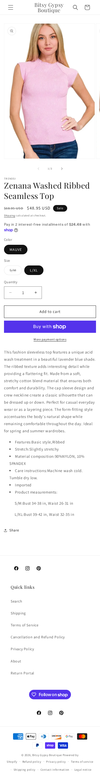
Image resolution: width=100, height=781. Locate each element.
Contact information (55, 769)
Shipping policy (25, 769)
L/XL (34, 270)
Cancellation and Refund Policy (38, 637)
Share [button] (14, 530)
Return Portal (22, 673)
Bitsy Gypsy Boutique (47, 755)
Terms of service (82, 761)
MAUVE (16, 249)
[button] (11, 7)
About (16, 661)
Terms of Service (25, 625)
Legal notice (82, 769)
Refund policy (31, 761)
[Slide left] (38, 168)
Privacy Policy (22, 649)
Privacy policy (56, 761)
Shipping (9, 215)
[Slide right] (62, 168)
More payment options (50, 339)
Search (16, 601)
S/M (16, 271)
